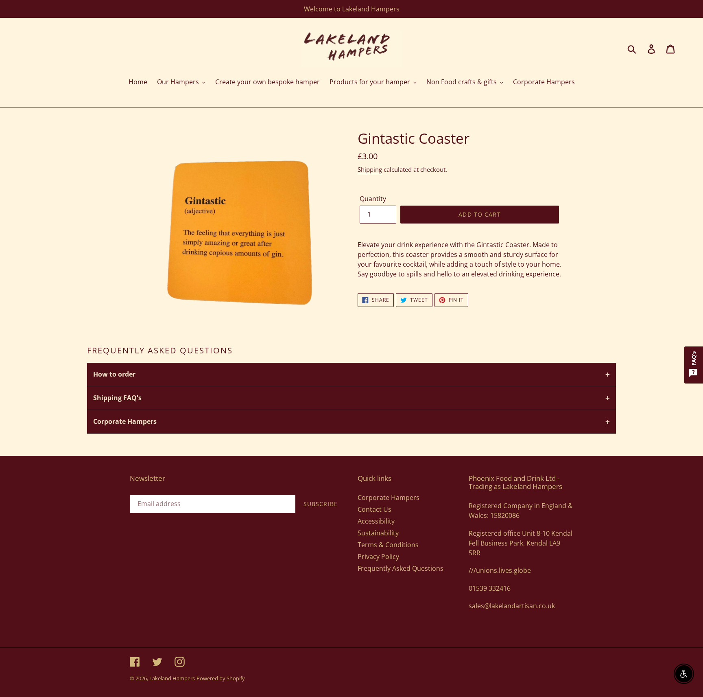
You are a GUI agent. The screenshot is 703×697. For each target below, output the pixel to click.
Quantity (373, 198)
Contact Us (374, 509)
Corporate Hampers (388, 497)
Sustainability (378, 532)
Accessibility (376, 521)
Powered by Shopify (220, 678)
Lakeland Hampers (172, 678)
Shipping (370, 169)
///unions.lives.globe (500, 570)
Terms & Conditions (388, 544)
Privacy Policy (378, 556)
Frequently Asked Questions (400, 568)
